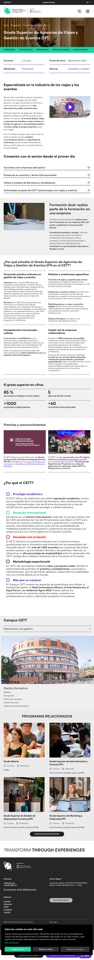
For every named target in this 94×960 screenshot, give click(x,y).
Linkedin (7, 901)
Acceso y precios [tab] (80, 50)
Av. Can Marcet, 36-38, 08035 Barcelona (20, 889)
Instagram (8, 904)
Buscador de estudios (47, 834)
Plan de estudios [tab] (26, 50)
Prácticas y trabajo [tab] (60, 50)
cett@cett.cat (9, 883)
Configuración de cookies (75, 949)
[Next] (89, 660)
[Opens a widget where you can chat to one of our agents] (85, 956)
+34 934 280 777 (10, 885)
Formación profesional (34, 25)
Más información (11, 942)
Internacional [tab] (42, 50)
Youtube (7, 912)
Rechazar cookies (46, 949)
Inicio (6, 25)
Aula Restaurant (61, 900)
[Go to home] (22, 11)
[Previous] (6, 660)
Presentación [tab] (9, 50)
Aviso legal (53, 922)
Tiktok (6, 907)
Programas (16, 25)
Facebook (8, 909)
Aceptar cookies (18, 949)
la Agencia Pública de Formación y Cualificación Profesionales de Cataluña (24, 463)
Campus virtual (48, 3)
